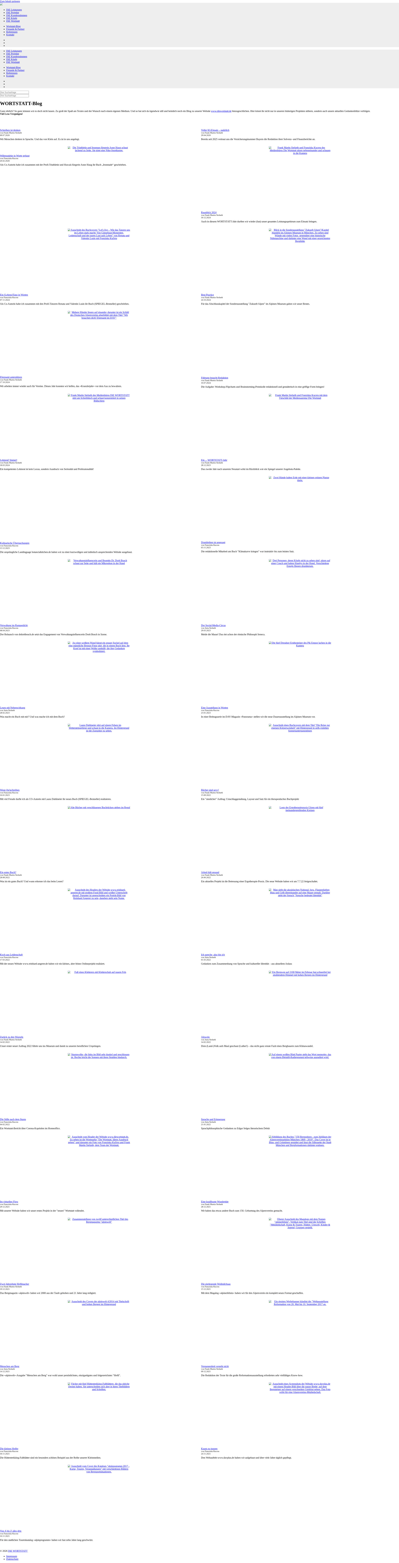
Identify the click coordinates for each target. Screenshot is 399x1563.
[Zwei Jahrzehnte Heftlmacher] (99, 1249)
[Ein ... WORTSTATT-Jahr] (300, 425)
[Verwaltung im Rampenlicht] (99, 590)
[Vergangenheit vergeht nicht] (300, 1331)
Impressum (11, 1556)
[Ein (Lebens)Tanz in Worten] (99, 260)
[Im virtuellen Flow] (99, 1166)
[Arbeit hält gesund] (300, 837)
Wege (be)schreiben (9, 790)
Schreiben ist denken (10, 130)
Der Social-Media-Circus (213, 625)
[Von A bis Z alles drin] (99, 1496)
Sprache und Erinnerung (213, 1119)
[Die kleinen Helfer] (99, 1413)
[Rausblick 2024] (300, 177)
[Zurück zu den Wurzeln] (99, 1002)
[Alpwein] (300, 1002)
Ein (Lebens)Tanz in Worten (14, 294)
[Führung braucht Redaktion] (300, 342)
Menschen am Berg (9, 1366)
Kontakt (10, 34)
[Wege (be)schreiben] (99, 755)
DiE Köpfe (11, 18)
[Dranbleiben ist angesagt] (300, 507)
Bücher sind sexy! (210, 790)
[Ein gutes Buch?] (99, 837)
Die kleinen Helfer (9, 1448)
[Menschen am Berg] (99, 1331)
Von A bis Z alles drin (10, 1531)
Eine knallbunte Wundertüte (214, 1201)
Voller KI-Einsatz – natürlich (215, 130)
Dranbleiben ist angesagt (213, 542)
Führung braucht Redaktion (214, 377)
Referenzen (11, 32)
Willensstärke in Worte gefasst (14, 155)
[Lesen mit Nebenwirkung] (99, 672)
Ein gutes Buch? (8, 872)
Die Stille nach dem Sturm (13, 1119)
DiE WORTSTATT (18, 1551)
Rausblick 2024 (208, 212)
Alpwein (205, 1037)
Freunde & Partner (15, 29)
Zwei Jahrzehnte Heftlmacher (14, 1284)
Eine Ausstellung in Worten (214, 707)
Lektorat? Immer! (8, 460)
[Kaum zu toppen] (300, 1413)
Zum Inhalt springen (10, 1)
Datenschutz (12, 1559)
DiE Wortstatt (13, 21)
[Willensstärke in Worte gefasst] (99, 149)
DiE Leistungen (14, 9)
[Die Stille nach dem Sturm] (99, 1084)
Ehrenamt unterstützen (11, 377)
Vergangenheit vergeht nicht (215, 1366)
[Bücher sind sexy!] (300, 755)
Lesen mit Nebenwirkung (12, 707)
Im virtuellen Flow (9, 1201)
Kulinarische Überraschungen (14, 543)
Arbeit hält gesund (210, 872)
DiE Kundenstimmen (16, 15)
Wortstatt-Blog (13, 26)
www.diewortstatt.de (221, 111)
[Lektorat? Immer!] (99, 425)
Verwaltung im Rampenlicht (14, 625)
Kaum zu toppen (209, 1448)
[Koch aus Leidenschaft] (99, 919)
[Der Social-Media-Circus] (300, 590)
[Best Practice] (300, 260)
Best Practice (207, 294)
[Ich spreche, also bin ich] (300, 919)
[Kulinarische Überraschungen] (99, 507)
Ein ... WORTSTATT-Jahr (214, 460)
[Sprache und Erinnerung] (300, 1084)
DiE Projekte (12, 12)
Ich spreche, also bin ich (213, 954)
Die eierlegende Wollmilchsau (216, 1284)
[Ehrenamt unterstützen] (99, 342)
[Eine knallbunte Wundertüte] (300, 1166)
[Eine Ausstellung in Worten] (300, 672)
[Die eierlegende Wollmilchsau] (300, 1249)
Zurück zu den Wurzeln (11, 1037)
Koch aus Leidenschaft (11, 954)
